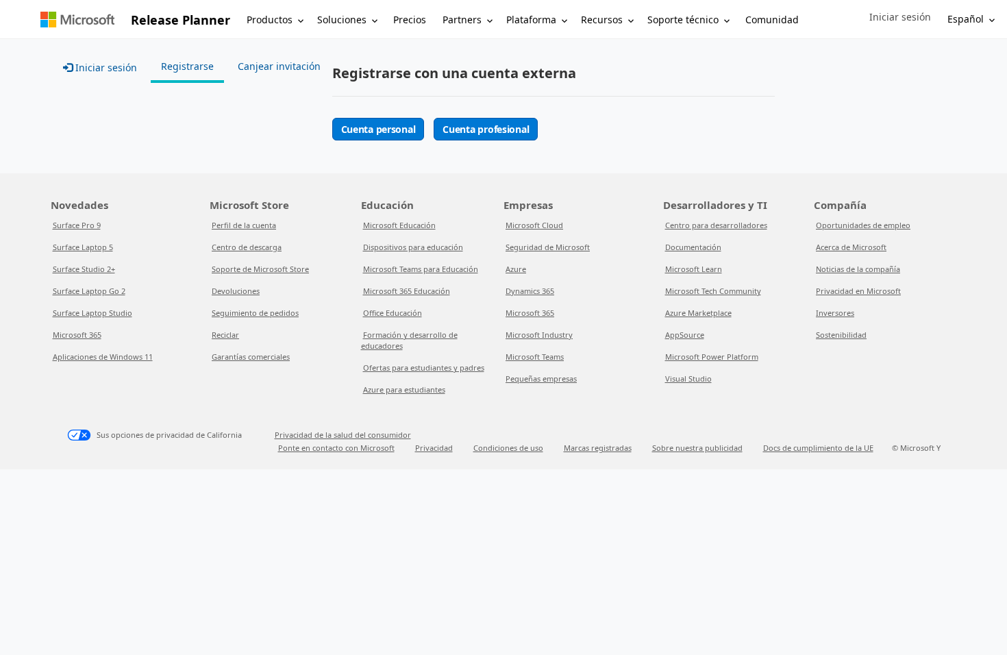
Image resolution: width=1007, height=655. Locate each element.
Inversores (835, 313)
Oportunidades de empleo (863, 225)
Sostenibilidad (841, 335)
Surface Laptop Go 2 (89, 291)
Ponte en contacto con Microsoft (336, 448)
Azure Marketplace (698, 313)
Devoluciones (236, 291)
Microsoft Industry (539, 335)
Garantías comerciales (251, 356)
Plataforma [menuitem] (531, 19)
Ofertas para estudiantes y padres (423, 367)
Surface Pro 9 (77, 225)
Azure (516, 269)
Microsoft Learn (693, 269)
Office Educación (392, 313)
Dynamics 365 (530, 291)
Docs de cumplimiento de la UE (818, 448)
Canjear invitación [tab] (279, 66)
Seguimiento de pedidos (255, 313)
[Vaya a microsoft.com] (77, 19)
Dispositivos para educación (413, 247)
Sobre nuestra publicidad (697, 448)
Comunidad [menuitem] (772, 19)
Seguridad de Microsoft (548, 247)
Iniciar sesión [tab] (105, 67)
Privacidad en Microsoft (858, 291)
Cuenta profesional (486, 129)
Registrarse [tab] (187, 66)
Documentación (693, 247)
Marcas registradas (598, 448)
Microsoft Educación (399, 225)
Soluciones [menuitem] (341, 19)
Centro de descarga (247, 247)
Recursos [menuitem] (602, 19)
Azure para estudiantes (404, 389)
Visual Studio (688, 378)
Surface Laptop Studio (92, 313)
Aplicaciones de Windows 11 (103, 356)
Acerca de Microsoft (851, 247)
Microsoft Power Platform (711, 356)
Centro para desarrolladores (716, 225)
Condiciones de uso (508, 448)
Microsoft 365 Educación (406, 291)
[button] (900, 17)
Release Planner (180, 20)
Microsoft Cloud (534, 225)
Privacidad (434, 448)
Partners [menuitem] (462, 19)
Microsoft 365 (77, 335)
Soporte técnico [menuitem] (683, 19)
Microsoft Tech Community (713, 291)
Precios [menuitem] (409, 19)
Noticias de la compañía (858, 269)
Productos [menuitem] (270, 19)
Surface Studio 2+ (84, 269)
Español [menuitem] (965, 18)
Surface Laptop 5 (83, 247)
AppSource (684, 335)
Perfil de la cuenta (244, 225)
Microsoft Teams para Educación (420, 269)
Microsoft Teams (535, 356)
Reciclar (225, 335)
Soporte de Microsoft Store (260, 269)
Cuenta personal (378, 129)
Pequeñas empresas (541, 378)
